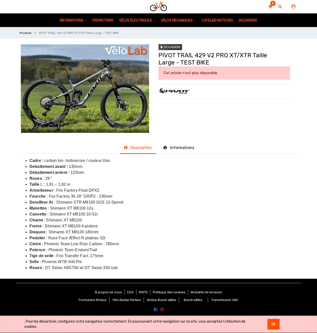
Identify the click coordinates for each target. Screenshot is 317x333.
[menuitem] (103, 20)
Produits (26, 33)
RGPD (143, 292)
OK (273, 324)
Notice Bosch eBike (161, 300)
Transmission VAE (224, 300)
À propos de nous (108, 292)
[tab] (138, 148)
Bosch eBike (192, 300)
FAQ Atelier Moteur (127, 300)
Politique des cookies (169, 292)
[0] (270, 7)
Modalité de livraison (206, 292)
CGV (130, 292)
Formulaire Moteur (93, 300)
